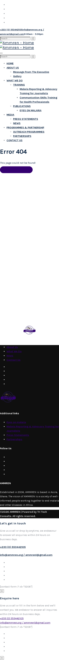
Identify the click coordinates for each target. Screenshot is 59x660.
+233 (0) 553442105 (13, 547)
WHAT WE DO (15, 80)
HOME (10, 63)
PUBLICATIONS (22, 106)
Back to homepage (16, 169)
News (10, 355)
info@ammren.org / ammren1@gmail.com (26, 554)
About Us (12, 347)
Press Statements (18, 435)
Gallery (17, 76)
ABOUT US (13, 67)
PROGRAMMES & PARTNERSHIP (25, 127)
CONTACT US (14, 140)
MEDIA (10, 114)
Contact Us (13, 359)
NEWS (16, 123)
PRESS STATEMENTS (25, 118)
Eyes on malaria (16, 422)
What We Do (14, 351)
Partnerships (14, 439)
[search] (15, 38)
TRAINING (19, 84)
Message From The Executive (31, 71)
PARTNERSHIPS (22, 136)
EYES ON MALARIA (30, 110)
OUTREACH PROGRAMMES (28, 131)
